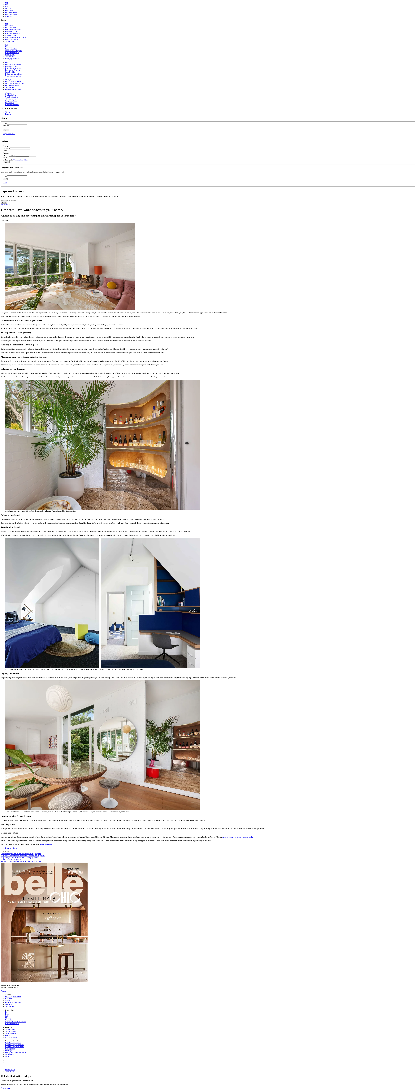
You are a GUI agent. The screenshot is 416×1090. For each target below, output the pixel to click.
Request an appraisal (12, 53)
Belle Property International (14, 1047)
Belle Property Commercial (14, 1045)
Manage (8, 8)
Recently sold (10, 55)
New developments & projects (15, 37)
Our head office (10, 95)
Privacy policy (10, 1070)
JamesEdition (9, 1054)
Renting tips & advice (12, 70)
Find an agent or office (13, 81)
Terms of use (9, 1072)
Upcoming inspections (12, 33)
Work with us (9, 103)
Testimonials (9, 57)
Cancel (5, 183)
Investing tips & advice (13, 89)
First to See (9, 1020)
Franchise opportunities (13, 1002)
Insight (7, 1035)
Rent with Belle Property (13, 64)
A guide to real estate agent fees (11, 859)
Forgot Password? (9, 134)
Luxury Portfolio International (15, 1052)
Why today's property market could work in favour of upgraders (23, 856)
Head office (9, 999)
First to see (9, 10)
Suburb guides (10, 41)
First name (6, 146)
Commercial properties (13, 76)
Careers (7, 1000)
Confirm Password (9, 155)
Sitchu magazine (10, 1033)
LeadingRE (9, 1051)
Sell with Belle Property (13, 51)
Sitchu (7, 1056)
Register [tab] (8, 114)
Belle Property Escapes (13, 1043)
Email (5, 123)
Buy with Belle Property (13, 29)
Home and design (11, 848)
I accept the (16, 160)
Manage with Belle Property (14, 83)
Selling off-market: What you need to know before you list (21, 861)
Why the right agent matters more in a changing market (19, 858)
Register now (5, 1088)
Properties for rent (11, 66)
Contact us (8, 1004)
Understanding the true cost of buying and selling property (21, 854)
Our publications (11, 101)
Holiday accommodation (13, 74)
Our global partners (11, 97)
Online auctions (10, 35)
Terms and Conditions (20, 160)
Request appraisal (11, 12)
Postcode (6, 157)
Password (6, 126)
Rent (6, 5)
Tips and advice (10, 99)
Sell (6, 6)
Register (3, 991)
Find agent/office (11, 14)
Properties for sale (11, 31)
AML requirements (11, 1037)
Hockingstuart (10, 1049)
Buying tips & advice (12, 39)
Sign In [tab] (7, 112)
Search (4, 202)
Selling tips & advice (12, 58)
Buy (6, 3)
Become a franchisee (12, 105)
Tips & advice (5, 204)
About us (8, 16)
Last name (6, 148)
